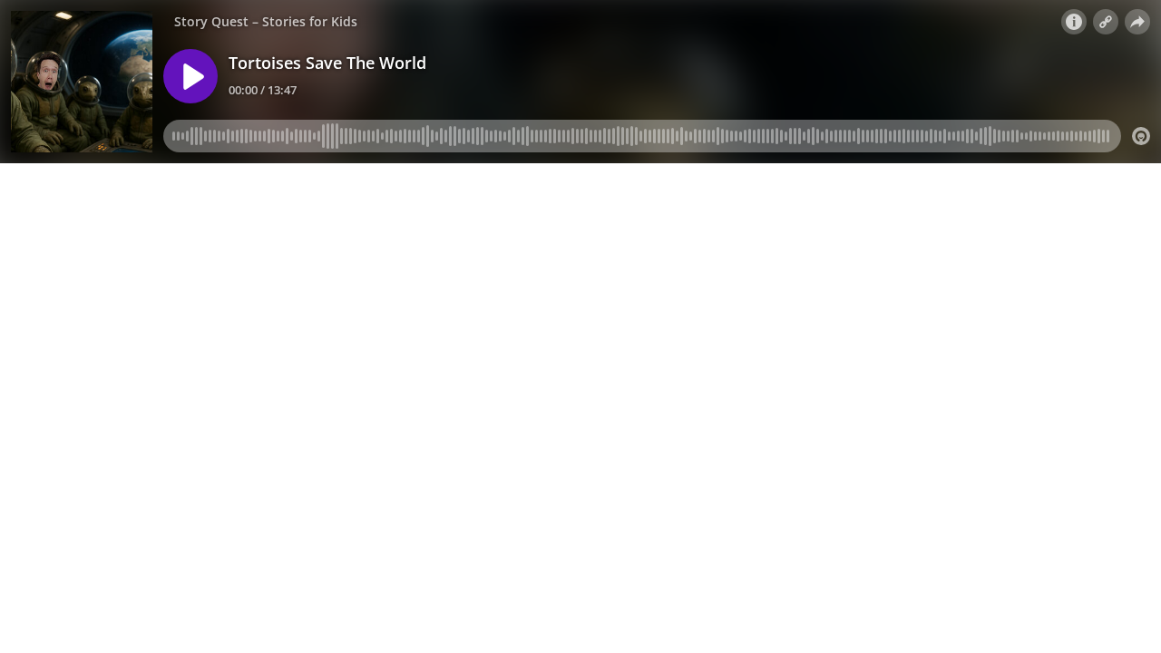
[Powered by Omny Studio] (1141, 136)
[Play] (190, 76)
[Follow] (1105, 21)
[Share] (1137, 21)
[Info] (1074, 21)
